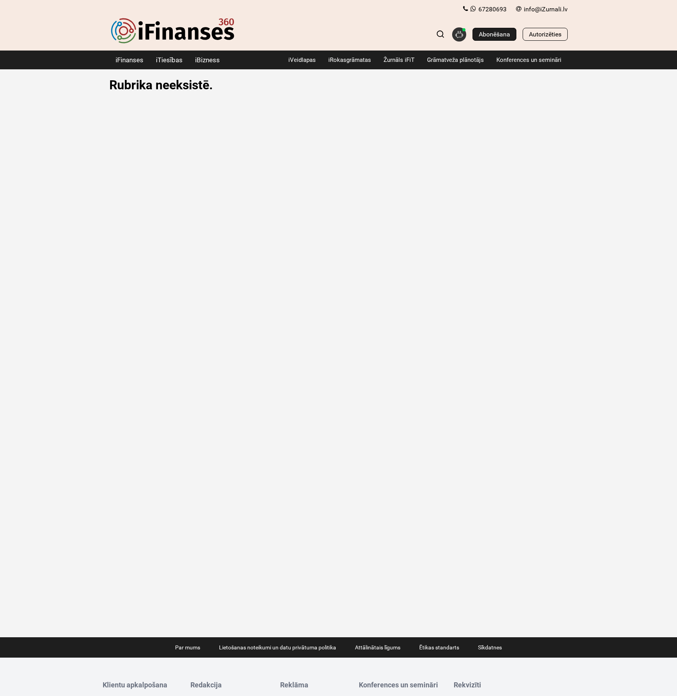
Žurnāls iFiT (399, 59)
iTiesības (169, 60)
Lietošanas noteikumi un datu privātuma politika (277, 647)
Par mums (187, 647)
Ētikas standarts (439, 647)
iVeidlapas (302, 59)
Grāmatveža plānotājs (455, 59)
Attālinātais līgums (377, 647)
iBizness (207, 60)
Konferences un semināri (528, 59)
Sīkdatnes (490, 647)
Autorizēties (545, 34)
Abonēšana (494, 34)
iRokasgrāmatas (349, 59)
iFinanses (129, 60)
